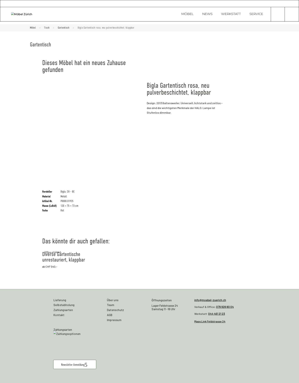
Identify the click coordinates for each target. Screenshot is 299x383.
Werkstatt (231, 14)
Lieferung (59, 300)
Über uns (113, 300)
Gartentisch (63, 27)
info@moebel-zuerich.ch (210, 300)
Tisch (46, 27)
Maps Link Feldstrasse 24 (209, 321)
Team (110, 305)
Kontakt (59, 315)
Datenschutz (115, 310)
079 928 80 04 (225, 306)
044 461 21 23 (216, 313)
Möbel (187, 14)
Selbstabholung (64, 305)
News (207, 14)
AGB (109, 315)
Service (256, 14)
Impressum (114, 320)
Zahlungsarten (63, 310)
